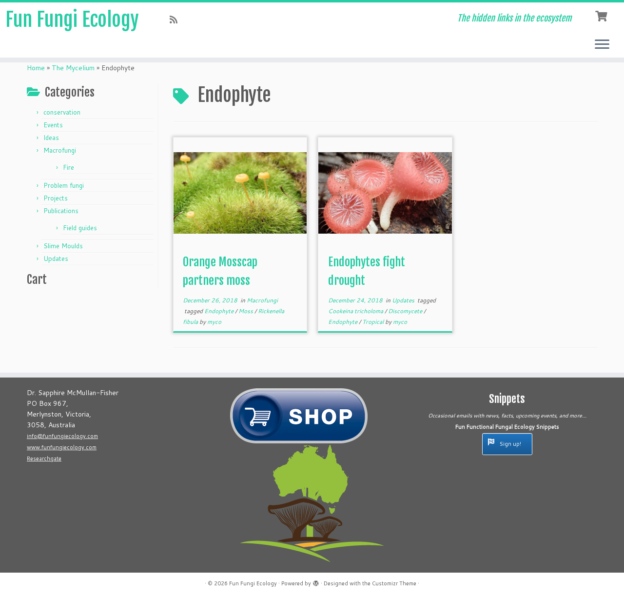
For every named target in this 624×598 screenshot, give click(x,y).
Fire (68, 167)
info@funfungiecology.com (62, 436)
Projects (55, 198)
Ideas (51, 137)
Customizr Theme (394, 583)
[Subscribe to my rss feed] (177, 19)
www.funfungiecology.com (62, 447)
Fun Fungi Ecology (72, 19)
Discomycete (406, 311)
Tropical (373, 322)
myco (214, 322)
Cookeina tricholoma (356, 311)
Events (53, 124)
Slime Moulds (63, 245)
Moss (246, 311)
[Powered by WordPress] (315, 581)
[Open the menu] (602, 45)
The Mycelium (73, 68)
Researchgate (44, 458)
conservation (61, 112)
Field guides (80, 227)
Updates (55, 258)
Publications (60, 210)
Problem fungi (63, 185)
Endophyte (219, 311)
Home (36, 68)
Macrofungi (59, 150)
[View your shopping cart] (602, 15)
